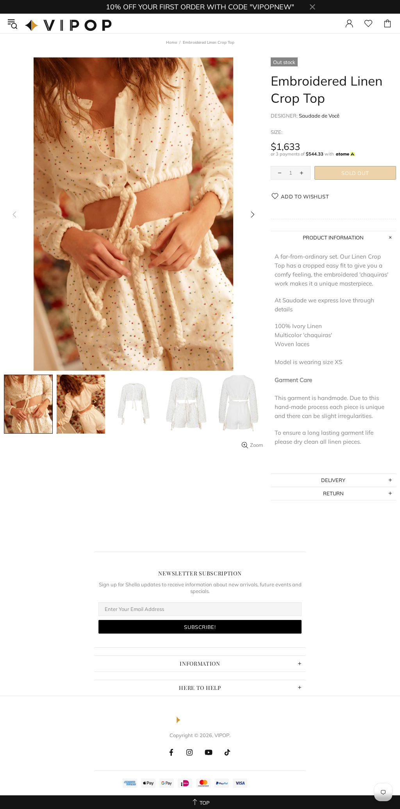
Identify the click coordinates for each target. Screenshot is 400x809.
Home (171, 42)
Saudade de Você (319, 116)
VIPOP (70, 23)
